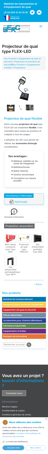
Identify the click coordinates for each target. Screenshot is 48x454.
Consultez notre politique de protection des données (22, 435)
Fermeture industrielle (14, 325)
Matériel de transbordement (18, 299)
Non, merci (35, 447)
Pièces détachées (12, 315)
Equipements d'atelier (14, 331)
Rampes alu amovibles (15, 336)
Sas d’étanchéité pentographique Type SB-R (11, 271)
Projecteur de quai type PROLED (24, 248)
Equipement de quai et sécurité (19, 309)
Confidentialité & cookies (13, 410)
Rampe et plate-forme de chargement (23, 304)
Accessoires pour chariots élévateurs (22, 320)
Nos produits (11, 293)
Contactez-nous (14, 393)
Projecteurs (19, 67)
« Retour (38, 284)
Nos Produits (10, 58)
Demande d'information (14, 217)
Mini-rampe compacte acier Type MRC (10, 248)
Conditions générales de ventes (16, 414)
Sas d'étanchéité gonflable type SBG (38, 248)
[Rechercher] (28, 344)
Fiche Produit (20, 201)
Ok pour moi (13, 447)
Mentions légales (10, 406)
